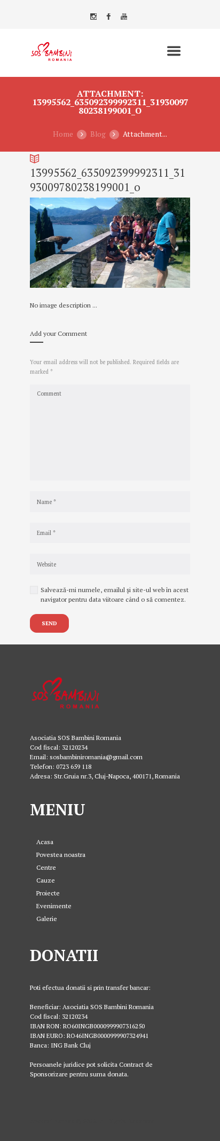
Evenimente (54, 906)
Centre (46, 867)
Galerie (46, 919)
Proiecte (48, 893)
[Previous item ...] (70, 243)
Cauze (45, 880)
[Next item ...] (150, 243)
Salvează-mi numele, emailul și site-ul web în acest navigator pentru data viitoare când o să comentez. (114, 594)
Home (63, 134)
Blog (98, 134)
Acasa (44, 842)
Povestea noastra (60, 855)
